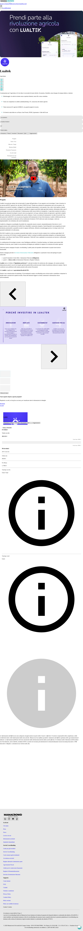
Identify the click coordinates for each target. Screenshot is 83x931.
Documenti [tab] (20, 133)
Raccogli (24, 3)
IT (1, 6)
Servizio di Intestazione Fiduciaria (24, 252)
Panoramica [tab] (3, 133)
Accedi (4, 8)
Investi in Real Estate (16, 3)
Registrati (8, 8)
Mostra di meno (4, 393)
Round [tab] (9, 133)
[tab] (26, 133)
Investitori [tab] (14, 133)
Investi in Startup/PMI (5, 3)
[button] (9, 139)
